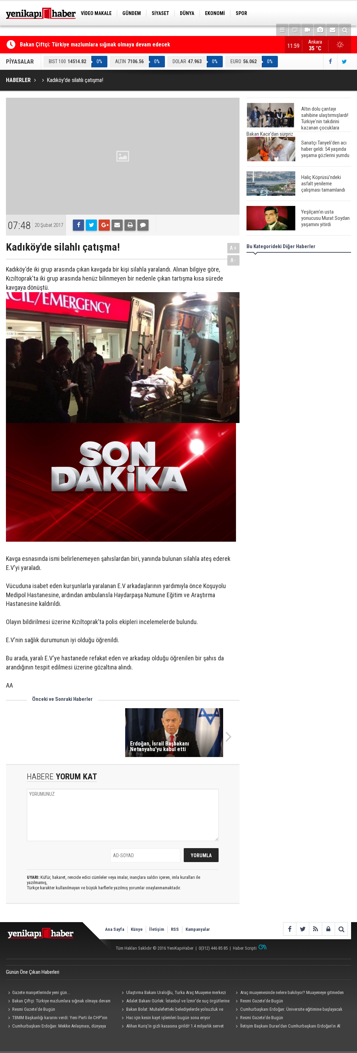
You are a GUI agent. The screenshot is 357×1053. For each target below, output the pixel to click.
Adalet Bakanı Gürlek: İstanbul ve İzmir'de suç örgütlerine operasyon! (174, 1001)
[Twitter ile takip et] (344, 61)
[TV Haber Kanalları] (295, 30)
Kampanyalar (197, 929)
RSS (175, 929)
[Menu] (282, 30)
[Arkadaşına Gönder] (117, 225)
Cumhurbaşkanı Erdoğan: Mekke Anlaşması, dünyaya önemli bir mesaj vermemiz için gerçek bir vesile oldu (56, 1026)
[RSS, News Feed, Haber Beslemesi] (315, 929)
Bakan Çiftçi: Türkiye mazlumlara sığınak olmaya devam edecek (95, 44)
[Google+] (104, 225)
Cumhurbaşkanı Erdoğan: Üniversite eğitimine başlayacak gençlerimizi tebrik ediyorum (288, 1010)
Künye (137, 929)
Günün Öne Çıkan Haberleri (32, 972)
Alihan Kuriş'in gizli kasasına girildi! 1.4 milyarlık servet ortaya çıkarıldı (172, 1026)
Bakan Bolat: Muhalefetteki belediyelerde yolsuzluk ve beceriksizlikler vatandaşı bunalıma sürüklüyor (171, 1010)
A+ (233, 248)
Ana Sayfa (114, 929)
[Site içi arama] (345, 30)
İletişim (156, 929)
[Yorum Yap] (143, 225)
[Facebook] (78, 225)
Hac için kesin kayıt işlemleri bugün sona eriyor (168, 1017)
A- (233, 260)
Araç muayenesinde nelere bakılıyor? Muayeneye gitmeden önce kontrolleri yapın (288, 993)
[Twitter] (91, 225)
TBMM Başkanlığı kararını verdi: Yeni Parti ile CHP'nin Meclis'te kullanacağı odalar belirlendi (56, 1018)
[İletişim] (332, 30)
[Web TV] (307, 30)
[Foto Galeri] (320, 30)
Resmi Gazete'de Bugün (261, 1000)
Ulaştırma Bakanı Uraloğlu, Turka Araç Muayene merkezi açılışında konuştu (173, 993)
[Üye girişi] (328, 929)
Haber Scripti (245, 948)
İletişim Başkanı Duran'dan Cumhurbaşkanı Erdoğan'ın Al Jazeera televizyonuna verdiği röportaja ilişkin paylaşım (287, 1026)
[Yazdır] (130, 225)
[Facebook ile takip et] (330, 61)
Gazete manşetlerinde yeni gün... (41, 992)
